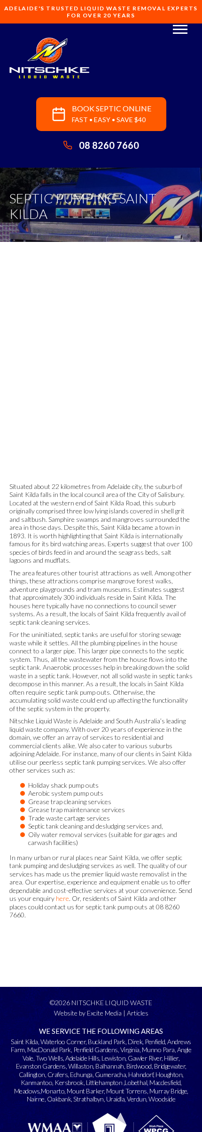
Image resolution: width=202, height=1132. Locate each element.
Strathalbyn (88, 1099)
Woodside (161, 1099)
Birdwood (139, 1066)
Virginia (130, 1050)
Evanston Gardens (41, 1066)
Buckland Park (106, 1042)
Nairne (36, 1099)
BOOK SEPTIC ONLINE (111, 114)
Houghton (168, 1074)
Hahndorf (140, 1074)
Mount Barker (85, 1091)
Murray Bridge (168, 1091)
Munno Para (158, 1050)
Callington (32, 1074)
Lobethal (135, 1082)
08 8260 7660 (109, 145)
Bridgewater (170, 1066)
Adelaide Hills (82, 1058)
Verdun (136, 1099)
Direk (135, 1042)
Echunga (81, 1074)
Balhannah (109, 1066)
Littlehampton (104, 1082)
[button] (180, 28)
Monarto (53, 1091)
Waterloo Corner (63, 1042)
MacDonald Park (49, 1050)
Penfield (155, 1042)
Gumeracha (110, 1074)
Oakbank (59, 1099)
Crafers (57, 1074)
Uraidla (115, 1099)
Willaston (80, 1066)
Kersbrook (69, 1082)
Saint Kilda (24, 1042)
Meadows (27, 1091)
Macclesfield (164, 1082)
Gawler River (145, 1058)
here (62, 898)
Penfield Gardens (95, 1050)
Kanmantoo (37, 1082)
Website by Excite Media (88, 1013)
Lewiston (113, 1058)
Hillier (171, 1058)
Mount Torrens (126, 1091)
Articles (137, 1013)
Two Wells (49, 1058)
